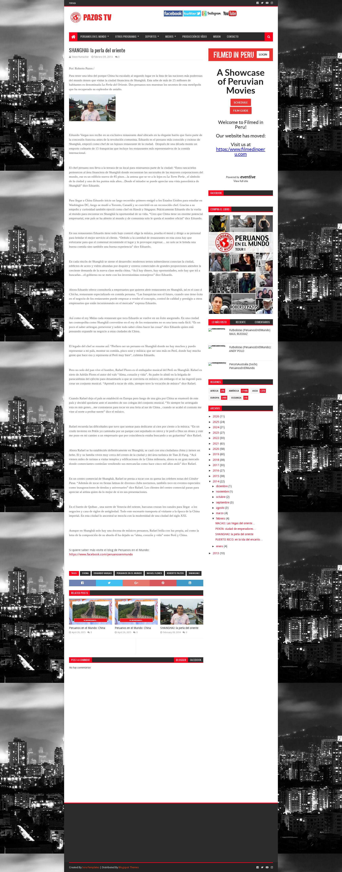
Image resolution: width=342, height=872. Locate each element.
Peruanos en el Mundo (93, 36)
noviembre (223, 491)
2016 (216, 470)
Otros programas (125, 36)
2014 (216, 481)
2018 (216, 459)
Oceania (236, 398)
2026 (216, 416)
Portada (72, 3)
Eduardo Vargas (103, 573)
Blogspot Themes (129, 867)
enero (220, 546)
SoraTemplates (90, 867)
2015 (216, 476)
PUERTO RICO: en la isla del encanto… (239, 539)
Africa (214, 391)
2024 (216, 427)
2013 (216, 553)
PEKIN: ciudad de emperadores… (235, 528)
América (234, 391)
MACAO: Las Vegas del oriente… (235, 523)
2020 (216, 448)
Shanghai (194, 573)
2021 (216, 443)
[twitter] (262, 3)
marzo (220, 513)
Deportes (150, 36)
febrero (221, 518)
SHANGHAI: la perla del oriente (179, 628)
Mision (216, 36)
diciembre (222, 486)
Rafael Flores (154, 573)
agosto (220, 507)
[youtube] (267, 3)
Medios (169, 36)
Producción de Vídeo (194, 36)
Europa (214, 398)
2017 (216, 465)
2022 (216, 438)
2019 (216, 454)
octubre (221, 496)
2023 (216, 432)
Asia (255, 391)
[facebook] (257, 3)
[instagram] (271, 3)
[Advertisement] (136, 764)
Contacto (232, 36)
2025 (216, 422)
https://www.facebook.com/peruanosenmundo (101, 554)
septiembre (223, 502)
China (85, 573)
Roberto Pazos (175, 573)
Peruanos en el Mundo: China (87, 628)
